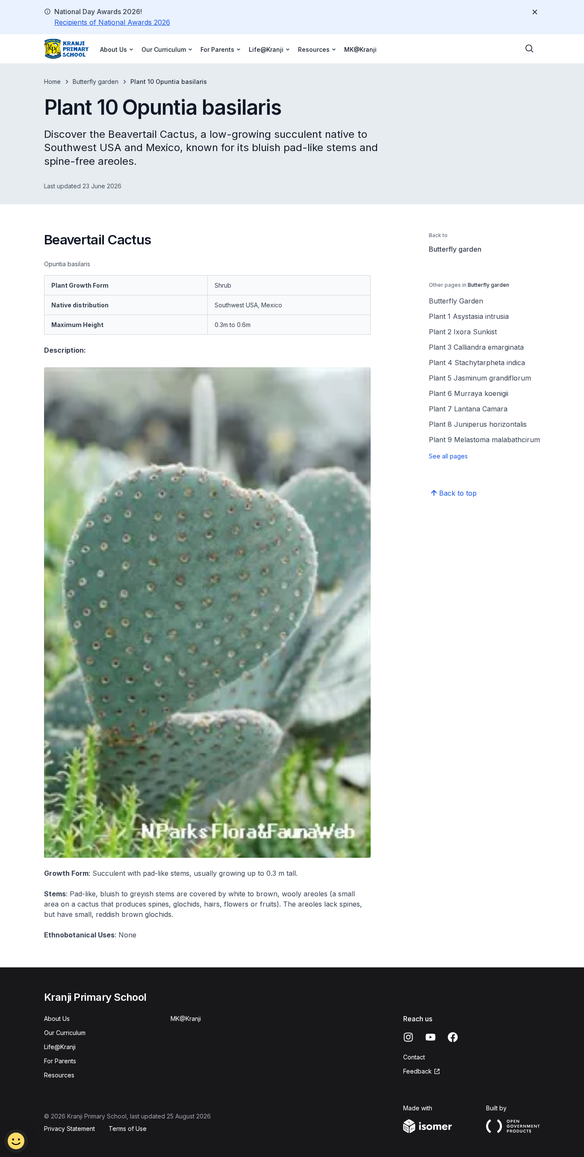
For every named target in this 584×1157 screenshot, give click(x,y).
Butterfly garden (95, 81)
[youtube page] (430, 1037)
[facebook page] (453, 1037)
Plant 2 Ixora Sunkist (463, 331)
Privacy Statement (69, 1128)
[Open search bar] (529, 49)
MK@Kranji (360, 49)
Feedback (417, 1071)
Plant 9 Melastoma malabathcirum (484, 439)
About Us (57, 1018)
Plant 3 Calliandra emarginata (476, 347)
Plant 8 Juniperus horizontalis (478, 424)
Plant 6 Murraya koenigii (468, 393)
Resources (59, 1075)
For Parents (60, 1061)
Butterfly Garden (456, 301)
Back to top (458, 493)
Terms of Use (128, 1128)
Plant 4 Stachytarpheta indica (477, 362)
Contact (414, 1057)
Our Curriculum (65, 1032)
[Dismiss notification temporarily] (535, 12)
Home (52, 81)
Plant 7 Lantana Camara (468, 409)
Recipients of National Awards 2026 (112, 22)
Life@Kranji (60, 1046)
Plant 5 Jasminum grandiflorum (480, 378)
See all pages (448, 456)
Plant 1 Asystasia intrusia (469, 316)
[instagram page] (408, 1037)
